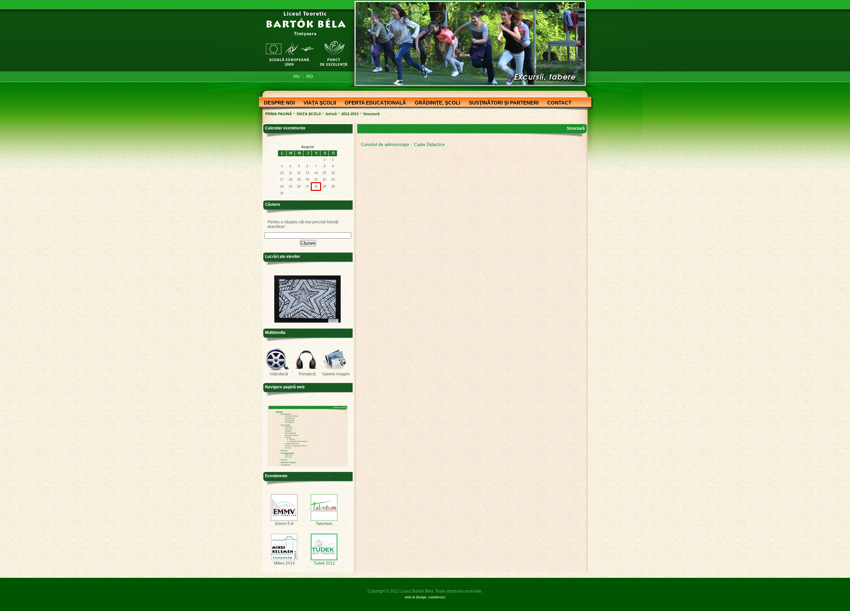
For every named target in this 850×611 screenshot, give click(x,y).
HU (296, 76)
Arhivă (331, 114)
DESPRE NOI (277, 103)
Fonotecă (307, 374)
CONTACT (557, 103)
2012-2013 (350, 114)
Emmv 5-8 (284, 524)
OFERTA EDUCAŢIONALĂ (373, 103)
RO (309, 76)
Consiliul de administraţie (385, 144)
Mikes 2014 (284, 563)
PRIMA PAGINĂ (278, 114)
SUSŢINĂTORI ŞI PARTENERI (502, 103)
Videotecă (279, 374)
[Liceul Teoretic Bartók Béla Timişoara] (303, 38)
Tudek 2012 (324, 563)
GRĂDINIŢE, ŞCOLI (435, 103)
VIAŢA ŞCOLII (317, 103)
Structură (371, 114)
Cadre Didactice (429, 144)
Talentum (324, 524)
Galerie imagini (336, 374)
